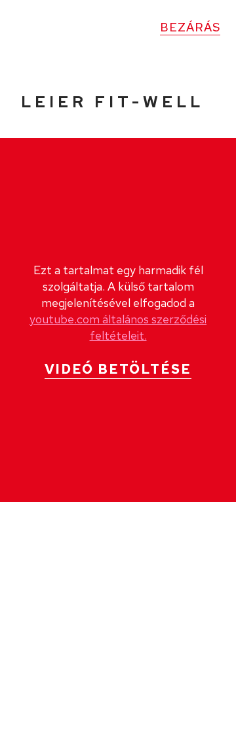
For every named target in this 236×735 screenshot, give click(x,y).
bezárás (190, 27)
